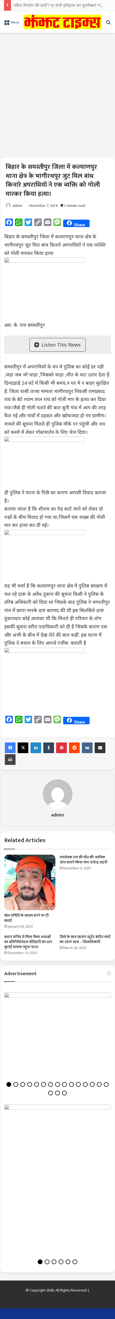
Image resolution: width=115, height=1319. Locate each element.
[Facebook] (10, 747)
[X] (23, 747)
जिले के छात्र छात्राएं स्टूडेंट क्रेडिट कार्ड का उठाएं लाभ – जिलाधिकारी (85, 939)
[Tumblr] (48, 747)
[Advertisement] (57, 93)
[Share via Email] (100, 747)
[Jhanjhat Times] (62, 22)
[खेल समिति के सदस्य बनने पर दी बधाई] (29, 882)
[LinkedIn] (35, 747)
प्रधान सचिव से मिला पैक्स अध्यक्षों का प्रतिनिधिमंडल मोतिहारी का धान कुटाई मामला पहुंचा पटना (28, 942)
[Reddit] (74, 747)
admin (17, 205)
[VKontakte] (87, 747)
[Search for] (108, 24)
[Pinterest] (61, 747)
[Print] (10, 759)
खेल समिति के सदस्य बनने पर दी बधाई (26, 918)
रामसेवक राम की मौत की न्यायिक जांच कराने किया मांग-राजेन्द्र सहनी (83, 859)
